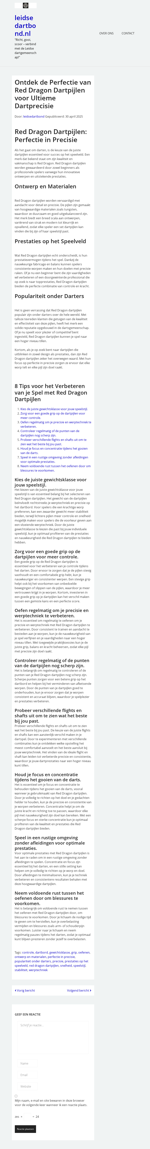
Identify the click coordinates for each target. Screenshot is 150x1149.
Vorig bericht (25, 990)
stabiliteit (21, 970)
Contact (128, 33)
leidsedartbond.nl (25, 25)
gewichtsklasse (59, 952)
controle (28, 952)
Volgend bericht (78, 990)
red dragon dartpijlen (44, 966)
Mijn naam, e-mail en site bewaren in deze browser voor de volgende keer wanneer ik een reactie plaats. (51, 1103)
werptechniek (38, 970)
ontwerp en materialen (30, 957)
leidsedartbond (33, 116)
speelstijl (79, 966)
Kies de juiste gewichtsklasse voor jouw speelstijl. (54, 409)
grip (74, 952)
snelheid (66, 966)
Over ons (106, 33)
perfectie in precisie (61, 957)
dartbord (41, 952)
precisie (57, 961)
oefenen (84, 952)
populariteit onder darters (33, 961)
